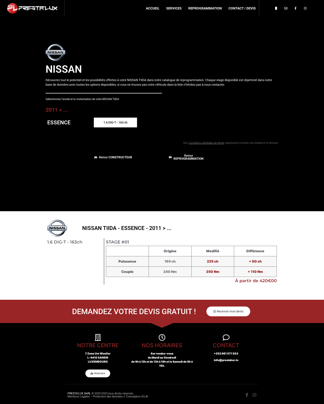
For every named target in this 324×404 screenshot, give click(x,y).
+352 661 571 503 (226, 353)
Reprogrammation (205, 8)
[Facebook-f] (247, 395)
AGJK (144, 396)
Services (174, 8)
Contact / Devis (242, 8)
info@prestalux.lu (226, 360)
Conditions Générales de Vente (206, 142)
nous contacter (214, 84)
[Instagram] (254, 395)
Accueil (152, 8)
